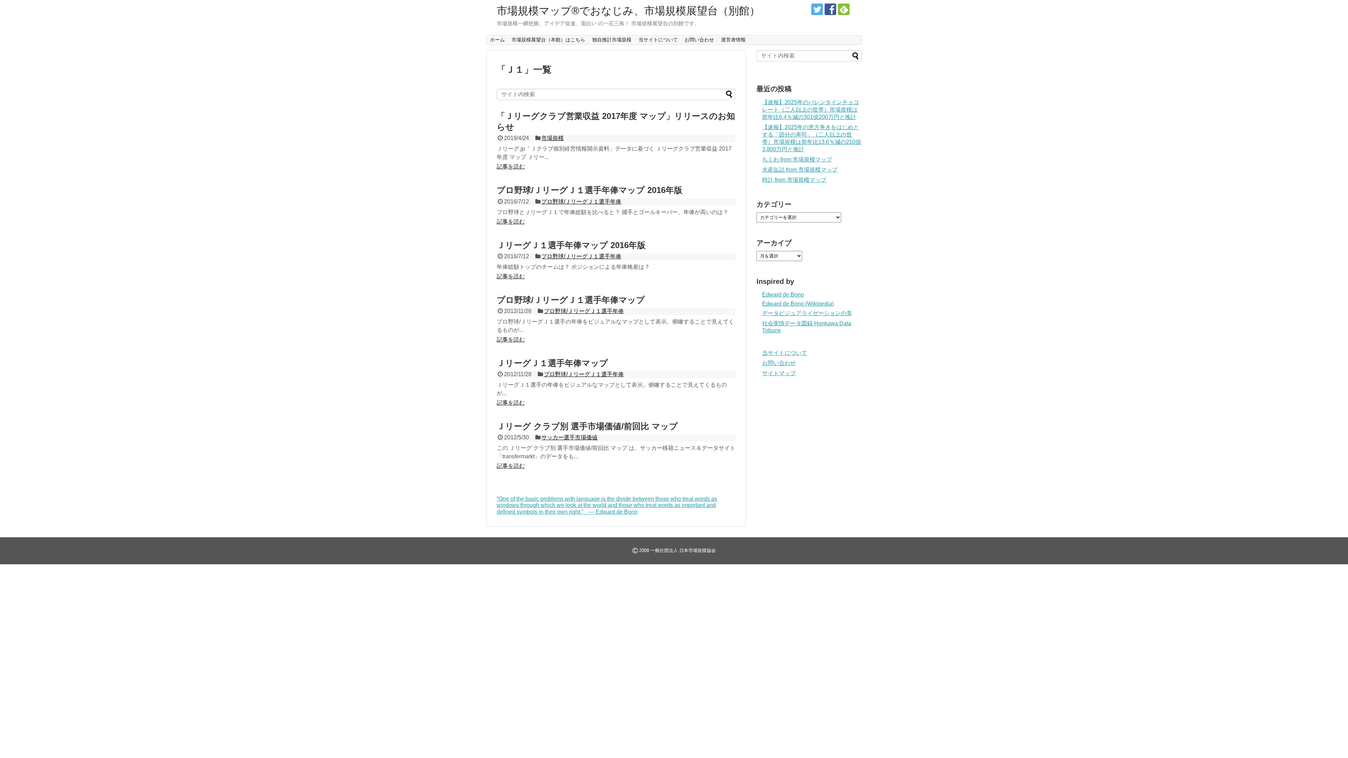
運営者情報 (733, 39)
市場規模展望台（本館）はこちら (548, 39)
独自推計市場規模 (612, 39)
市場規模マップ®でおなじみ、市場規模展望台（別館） (628, 10)
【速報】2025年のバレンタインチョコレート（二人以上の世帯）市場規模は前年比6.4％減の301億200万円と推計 (810, 109)
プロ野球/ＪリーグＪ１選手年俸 (581, 202)
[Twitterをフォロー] (817, 9)
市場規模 (552, 138)
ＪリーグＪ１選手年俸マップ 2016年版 (571, 245)
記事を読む (511, 166)
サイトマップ (779, 373)
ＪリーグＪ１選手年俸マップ (552, 363)
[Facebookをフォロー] (830, 9)
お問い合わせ (699, 39)
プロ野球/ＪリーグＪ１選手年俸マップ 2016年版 (589, 190)
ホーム (497, 39)
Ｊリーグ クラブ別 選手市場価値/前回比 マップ (587, 426)
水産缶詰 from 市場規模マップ (800, 170)
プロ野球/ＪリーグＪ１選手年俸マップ (571, 300)
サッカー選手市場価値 (569, 437)
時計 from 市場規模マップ (794, 180)
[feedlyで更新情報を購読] (844, 9)
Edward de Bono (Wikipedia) (798, 304)
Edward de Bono (783, 295)
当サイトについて (658, 39)
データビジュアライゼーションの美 (807, 313)
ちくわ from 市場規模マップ (797, 159)
